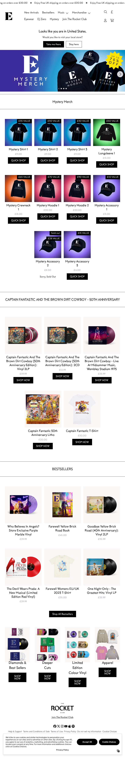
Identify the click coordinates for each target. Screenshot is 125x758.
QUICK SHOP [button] (18, 160)
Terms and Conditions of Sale (36, 732)
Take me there (53, 44)
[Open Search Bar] (105, 12)
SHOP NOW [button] (23, 380)
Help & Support (15, 732)
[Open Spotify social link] (73, 726)
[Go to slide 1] (58, 88)
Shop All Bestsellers (62, 613)
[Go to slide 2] (61, 88)
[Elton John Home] (8, 16)
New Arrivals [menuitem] (31, 12)
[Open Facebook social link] (55, 726)
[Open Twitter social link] (58, 726)
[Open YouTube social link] (65, 726)
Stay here (74, 44)
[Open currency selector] (112, 12)
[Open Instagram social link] (62, 726)
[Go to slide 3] (63, 88)
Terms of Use (57, 732)
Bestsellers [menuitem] (48, 12)
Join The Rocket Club (62, 717)
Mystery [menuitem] (54, 19)
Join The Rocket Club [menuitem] (74, 19)
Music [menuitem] (61, 12)
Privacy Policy (70, 732)
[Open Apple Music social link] (69, 726)
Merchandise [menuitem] (79, 12)
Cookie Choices (109, 732)
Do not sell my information (89, 732)
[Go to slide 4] (66, 88)
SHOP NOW (17, 677)
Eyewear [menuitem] (29, 19)
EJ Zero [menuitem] (42, 19)
